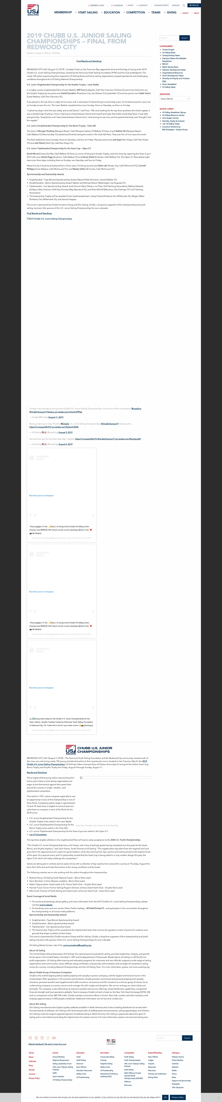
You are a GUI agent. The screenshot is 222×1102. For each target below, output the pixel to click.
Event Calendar (58, 1077)
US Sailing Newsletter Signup (174, 112)
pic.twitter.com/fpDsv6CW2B (65, 427)
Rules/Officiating (155, 1053)
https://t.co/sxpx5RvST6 (40, 427)
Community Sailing (107, 1057)
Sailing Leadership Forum (62, 1064)
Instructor (79, 1064)
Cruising (103, 1060)
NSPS (55, 1073)
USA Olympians (178, 1087)
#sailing (50, 412)
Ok (165, 1097)
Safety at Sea (81, 1074)
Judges (151, 1060)
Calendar (118, 5)
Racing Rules (153, 1077)
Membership (63, 12)
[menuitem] (97, 6)
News (31, 1057)
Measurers (152, 1067)
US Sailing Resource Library (173, 115)
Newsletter (176, 1084)
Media (174, 1070)
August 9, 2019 (65, 432)
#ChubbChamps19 (38, 412)
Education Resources (84, 1070)
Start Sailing (88, 12)
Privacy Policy (34, 1078)
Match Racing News (170, 67)
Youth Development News (172, 75)
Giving (171, 12)
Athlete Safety (161, 5)
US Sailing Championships (62, 1080)
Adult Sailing (81, 1060)
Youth (78, 1057)
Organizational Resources (172, 73)
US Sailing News (168, 52)
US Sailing (50, 538)
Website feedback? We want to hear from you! (47, 1044)
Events (185, 13)
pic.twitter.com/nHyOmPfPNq (68, 412)
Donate (175, 5)
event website (46, 905)
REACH (165, 64)
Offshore (127, 1082)
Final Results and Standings (89, 61)
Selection (175, 1067)
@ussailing (136, 408)
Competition (135, 12)
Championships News (171, 55)
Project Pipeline (177, 1060)
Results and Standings (37, 772)
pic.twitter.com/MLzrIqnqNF (128, 439)
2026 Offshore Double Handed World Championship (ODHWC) (133, 1075)
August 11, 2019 (55, 417)
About (196, 13)
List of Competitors (38, 834)
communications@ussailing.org (77, 945)
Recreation (104, 1053)
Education (112, 12)
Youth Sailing (129, 1057)
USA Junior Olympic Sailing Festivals (63, 1068)
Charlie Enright (168, 49)
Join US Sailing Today (170, 124)
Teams (155, 12)
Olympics (175, 1053)
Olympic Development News (174, 70)
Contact (143, 5)
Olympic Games (178, 1057)
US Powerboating (82, 1077)
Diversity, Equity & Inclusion (173, 121)
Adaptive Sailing (106, 1064)
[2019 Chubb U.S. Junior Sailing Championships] (68, 244)
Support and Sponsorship (181, 1081)
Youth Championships (132, 1060)
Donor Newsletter (169, 84)
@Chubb (65, 424)
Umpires (151, 1064)
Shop (130, 5)
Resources (128, 1085)
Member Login (97, 5)
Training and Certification (157, 1074)
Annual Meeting (58, 1057)
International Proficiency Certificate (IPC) (109, 1075)
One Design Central (170, 118)
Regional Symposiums (61, 1060)
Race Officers (81, 1067)
